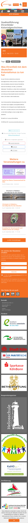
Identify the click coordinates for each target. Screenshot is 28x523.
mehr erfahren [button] (20, 518)
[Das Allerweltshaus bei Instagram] (24, 11)
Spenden (16, 4)
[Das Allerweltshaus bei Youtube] (10, 11)
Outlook (14, 147)
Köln (8, 61)
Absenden (14, 272)
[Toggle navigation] (24, 4)
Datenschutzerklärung (14, 135)
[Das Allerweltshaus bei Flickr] (17, 11)
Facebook (10, 118)
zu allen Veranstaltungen (14, 240)
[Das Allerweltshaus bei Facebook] (3, 11)
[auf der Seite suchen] (20, 4)
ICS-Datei (14, 150)
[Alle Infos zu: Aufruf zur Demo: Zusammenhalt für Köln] (14, 172)
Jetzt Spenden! (14, 14)
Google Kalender (14, 143)
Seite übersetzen (14, 130)
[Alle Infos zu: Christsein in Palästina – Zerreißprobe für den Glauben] (14, 196)
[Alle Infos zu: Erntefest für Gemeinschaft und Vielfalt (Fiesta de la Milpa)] (14, 220)
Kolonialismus (16, 61)
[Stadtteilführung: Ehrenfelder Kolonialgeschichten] (14, 38)
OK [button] (14, 520)
